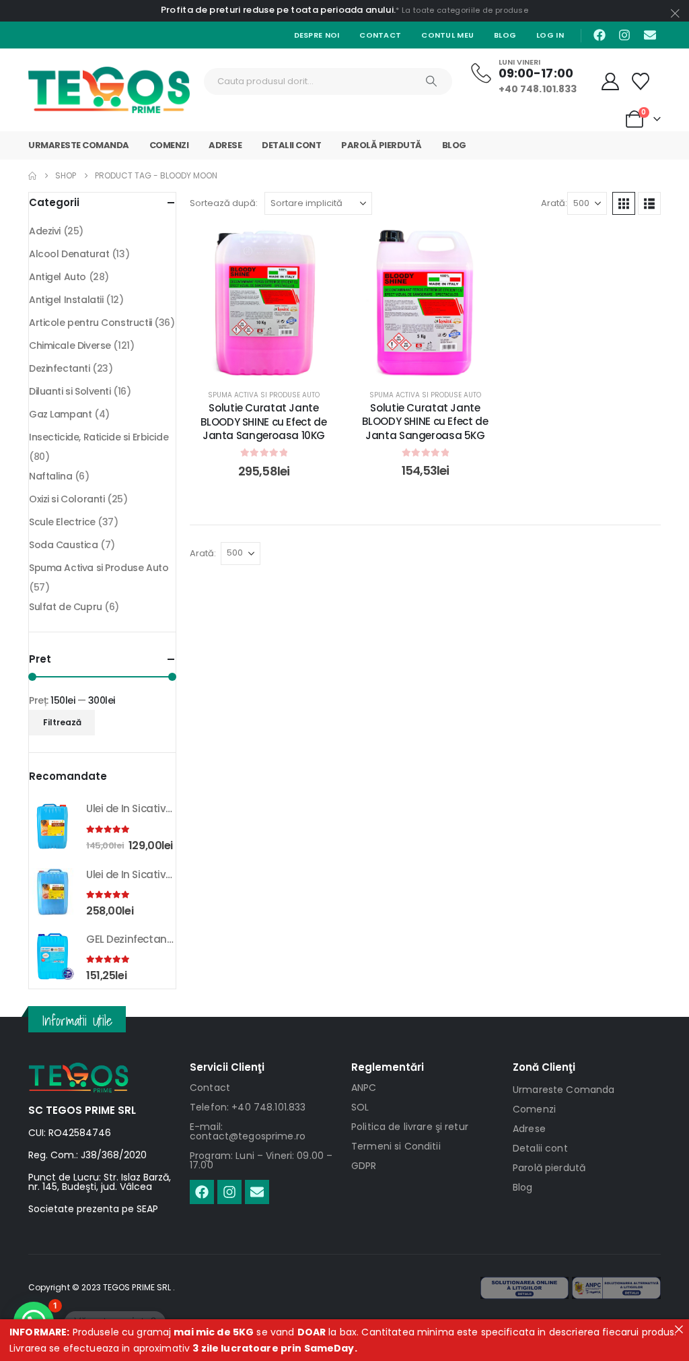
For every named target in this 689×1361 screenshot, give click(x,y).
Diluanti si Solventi (70, 391)
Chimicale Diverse (70, 345)
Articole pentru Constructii (90, 322)
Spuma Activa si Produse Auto (264, 395)
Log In (550, 35)
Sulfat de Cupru (65, 606)
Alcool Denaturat (69, 254)
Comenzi (169, 145)
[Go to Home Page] (32, 176)
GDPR (364, 1165)
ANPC (364, 1087)
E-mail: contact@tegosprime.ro (247, 1131)
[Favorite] (640, 81)
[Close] (679, 1329)
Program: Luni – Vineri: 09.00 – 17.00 (261, 1160)
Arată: (554, 203)
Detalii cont (291, 145)
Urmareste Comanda (78, 145)
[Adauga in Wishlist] (317, 248)
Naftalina (50, 476)
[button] (623, 203)
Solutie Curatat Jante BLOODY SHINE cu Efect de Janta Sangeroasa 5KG (425, 421)
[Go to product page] (52, 826)
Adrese (225, 145)
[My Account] (610, 81)
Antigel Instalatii (66, 299)
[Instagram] (624, 35)
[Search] (431, 81)
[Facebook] (599, 35)
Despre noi (317, 35)
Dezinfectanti (59, 368)
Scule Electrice (62, 522)
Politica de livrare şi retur (409, 1126)
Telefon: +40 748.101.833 (247, 1107)
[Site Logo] (109, 90)
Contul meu (447, 35)
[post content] (264, 302)
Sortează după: (224, 203)
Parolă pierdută (381, 145)
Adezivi (45, 231)
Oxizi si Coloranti (66, 499)
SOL (360, 1107)
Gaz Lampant (60, 414)
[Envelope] (650, 35)
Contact (380, 35)
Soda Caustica (63, 545)
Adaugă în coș (274, 362)
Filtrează (62, 722)
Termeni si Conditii (396, 1146)
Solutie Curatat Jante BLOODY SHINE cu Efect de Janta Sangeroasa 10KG (263, 421)
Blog (505, 35)
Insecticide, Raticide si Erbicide (98, 437)
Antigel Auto (57, 277)
